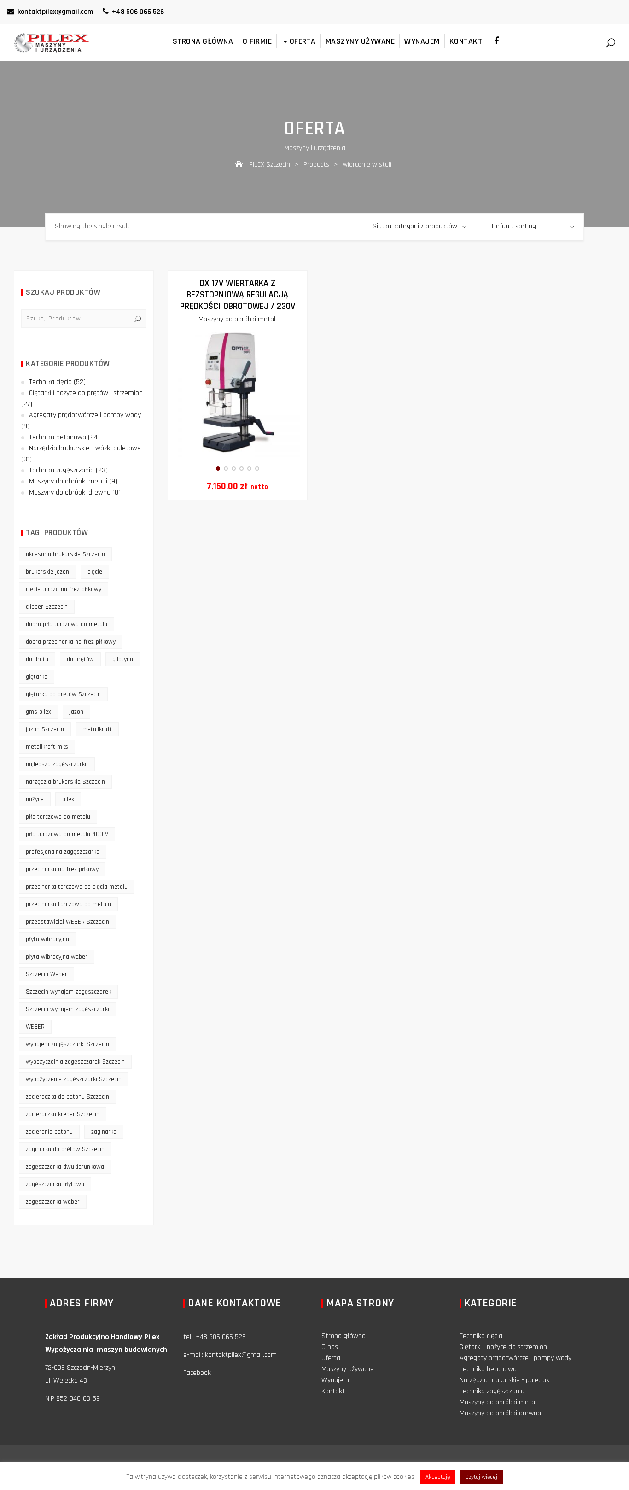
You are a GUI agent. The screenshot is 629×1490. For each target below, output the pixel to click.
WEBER (35, 1027)
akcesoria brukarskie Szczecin (65, 554)
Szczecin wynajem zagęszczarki (67, 1009)
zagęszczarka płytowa (55, 1184)
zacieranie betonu (49, 1132)
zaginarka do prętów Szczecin (65, 1149)
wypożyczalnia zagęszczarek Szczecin (75, 1062)
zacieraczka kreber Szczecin (62, 1114)
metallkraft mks (47, 747)
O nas (329, 1347)
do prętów (80, 659)
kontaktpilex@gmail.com (55, 12)
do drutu (37, 659)
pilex (68, 799)
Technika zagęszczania (61, 470)
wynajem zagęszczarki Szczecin (67, 1044)
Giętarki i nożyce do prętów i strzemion (86, 393)
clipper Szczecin (47, 607)
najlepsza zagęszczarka (57, 764)
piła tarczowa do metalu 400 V (67, 834)
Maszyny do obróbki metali (237, 319)
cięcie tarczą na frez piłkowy (63, 589)
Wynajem (422, 41)
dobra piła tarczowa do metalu (66, 624)
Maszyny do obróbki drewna (70, 492)
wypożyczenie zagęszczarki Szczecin (74, 1079)
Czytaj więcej (481, 1477)
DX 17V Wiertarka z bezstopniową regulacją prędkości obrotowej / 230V (237, 294)
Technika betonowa (57, 437)
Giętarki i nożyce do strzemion (503, 1347)
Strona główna (203, 41)
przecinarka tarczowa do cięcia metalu (77, 887)
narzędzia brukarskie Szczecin (65, 782)
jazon (76, 712)
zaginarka (103, 1132)
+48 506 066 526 (138, 12)
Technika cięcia (50, 382)
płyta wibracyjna (47, 939)
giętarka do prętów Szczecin (63, 694)
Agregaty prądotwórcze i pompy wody (85, 415)
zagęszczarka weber (53, 1202)
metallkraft (97, 729)
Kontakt (466, 41)
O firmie (257, 41)
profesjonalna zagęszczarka (62, 852)
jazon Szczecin (45, 729)
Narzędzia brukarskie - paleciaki (505, 1380)
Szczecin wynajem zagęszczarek (68, 992)
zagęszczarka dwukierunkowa (65, 1167)
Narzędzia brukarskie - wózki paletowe (85, 448)
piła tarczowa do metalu (58, 817)
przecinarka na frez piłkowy (62, 869)
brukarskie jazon (47, 572)
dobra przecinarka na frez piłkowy (71, 642)
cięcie (94, 572)
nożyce (35, 799)
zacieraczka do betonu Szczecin (67, 1097)
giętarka (36, 677)
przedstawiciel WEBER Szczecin (67, 922)
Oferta (303, 41)
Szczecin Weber (46, 974)
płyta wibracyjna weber (56, 957)
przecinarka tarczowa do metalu (68, 904)
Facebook (197, 1373)
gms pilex (38, 712)
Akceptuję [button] (437, 1477)
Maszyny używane (360, 41)
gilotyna (122, 659)
